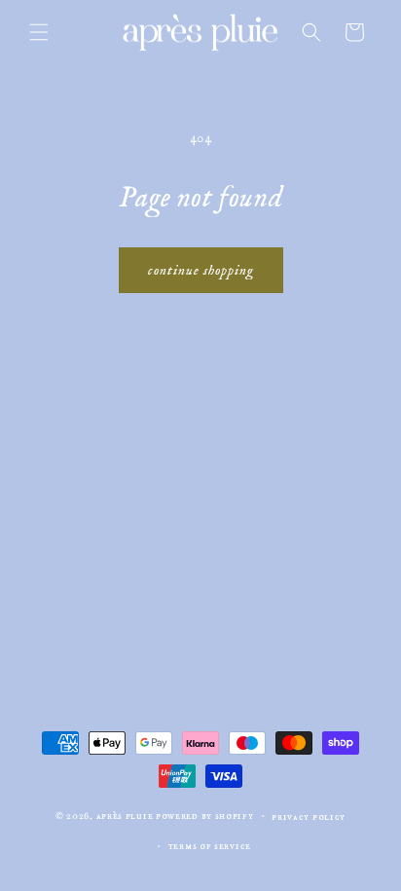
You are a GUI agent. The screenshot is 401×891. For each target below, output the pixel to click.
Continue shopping (201, 270)
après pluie (125, 816)
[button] (39, 32)
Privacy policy (309, 817)
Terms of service (209, 846)
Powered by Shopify (205, 816)
